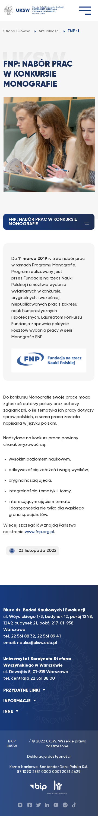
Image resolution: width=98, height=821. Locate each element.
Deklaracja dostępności (49, 756)
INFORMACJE (17, 701)
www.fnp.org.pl (39, 532)
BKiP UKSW (12, 743)
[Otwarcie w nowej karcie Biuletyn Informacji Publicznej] (38, 787)
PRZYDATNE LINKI (21, 690)
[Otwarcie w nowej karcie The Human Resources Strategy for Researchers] (57, 787)
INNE (8, 712)
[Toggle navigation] (84, 10)
